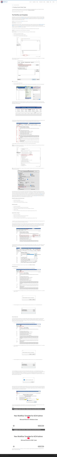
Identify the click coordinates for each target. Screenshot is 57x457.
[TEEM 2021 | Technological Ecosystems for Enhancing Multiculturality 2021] (4, 2)
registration (27, 18)
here (42, 18)
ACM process (23, 17)
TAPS (22, 21)
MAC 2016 (43, 24)
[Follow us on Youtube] (56, 455)
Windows (13, 25)
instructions (20, 26)
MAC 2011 (40, 24)
